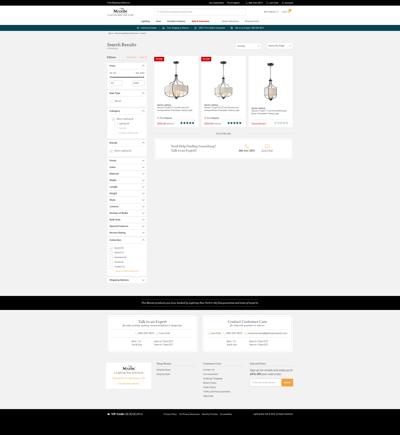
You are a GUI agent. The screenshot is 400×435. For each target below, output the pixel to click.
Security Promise (210, 414)
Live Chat (273, 3)
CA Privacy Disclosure (189, 414)
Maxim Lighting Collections (126, 33)
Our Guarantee (216, 3)
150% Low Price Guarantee (216, 392)
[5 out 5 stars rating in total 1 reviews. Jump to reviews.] (187, 123)
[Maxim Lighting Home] (120, 12)
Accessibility (226, 414)
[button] (287, 3)
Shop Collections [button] (230, 21)
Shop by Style (163, 374)
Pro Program (233, 3)
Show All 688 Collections (127, 271)
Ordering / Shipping (212, 379)
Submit (287, 382)
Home (110, 33)
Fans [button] (158, 21)
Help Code (208, 396)
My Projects (270, 12)
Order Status (209, 387)
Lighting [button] (145, 21)
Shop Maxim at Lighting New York (128, 378)
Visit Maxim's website (128, 384)
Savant (143, 33)
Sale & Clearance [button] (200, 21)
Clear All (143, 57)
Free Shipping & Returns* (118, 3)
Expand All (132, 57)
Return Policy (209, 383)
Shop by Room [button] (252, 21)
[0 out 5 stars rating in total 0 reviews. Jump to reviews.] (282, 123)
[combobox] (200, 11)
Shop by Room (164, 370)
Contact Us (208, 370)
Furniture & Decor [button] (176, 21)
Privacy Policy (170, 414)
